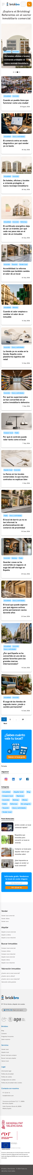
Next (5, 723)
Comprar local (8, 433)
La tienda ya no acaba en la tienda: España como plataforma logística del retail (15, 355)
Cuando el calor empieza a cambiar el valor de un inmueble (15, 314)
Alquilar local (8, 470)
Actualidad (7, 52)
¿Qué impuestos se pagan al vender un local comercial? (22, 863)
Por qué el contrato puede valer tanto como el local (15, 438)
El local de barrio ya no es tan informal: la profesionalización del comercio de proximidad (15, 523)
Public (17, 433)
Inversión (16, 52)
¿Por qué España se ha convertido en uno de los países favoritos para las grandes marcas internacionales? (14, 658)
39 (23, 719)
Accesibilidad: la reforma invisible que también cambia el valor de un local (16, 271)
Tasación (14, 264)
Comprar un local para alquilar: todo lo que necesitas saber (23, 851)
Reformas (24, 222)
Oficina (24, 800)
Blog (28, 792)
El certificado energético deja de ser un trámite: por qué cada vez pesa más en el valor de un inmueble (16, 230)
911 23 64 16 (17, 887)
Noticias (15, 307)
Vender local (23, 264)
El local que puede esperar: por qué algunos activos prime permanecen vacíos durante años (15, 608)
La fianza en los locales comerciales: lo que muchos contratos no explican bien (15, 477)
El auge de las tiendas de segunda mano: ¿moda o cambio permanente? (14, 704)
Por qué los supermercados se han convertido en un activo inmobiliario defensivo (16, 400)
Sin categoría (25, 804)
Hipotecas (20, 796)
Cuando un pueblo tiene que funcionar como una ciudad (16, 101)
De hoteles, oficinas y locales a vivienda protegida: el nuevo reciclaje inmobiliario (17, 59)
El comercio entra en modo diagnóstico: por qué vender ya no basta (16, 143)
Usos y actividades (19, 136)
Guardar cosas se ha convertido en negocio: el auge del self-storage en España (14, 566)
